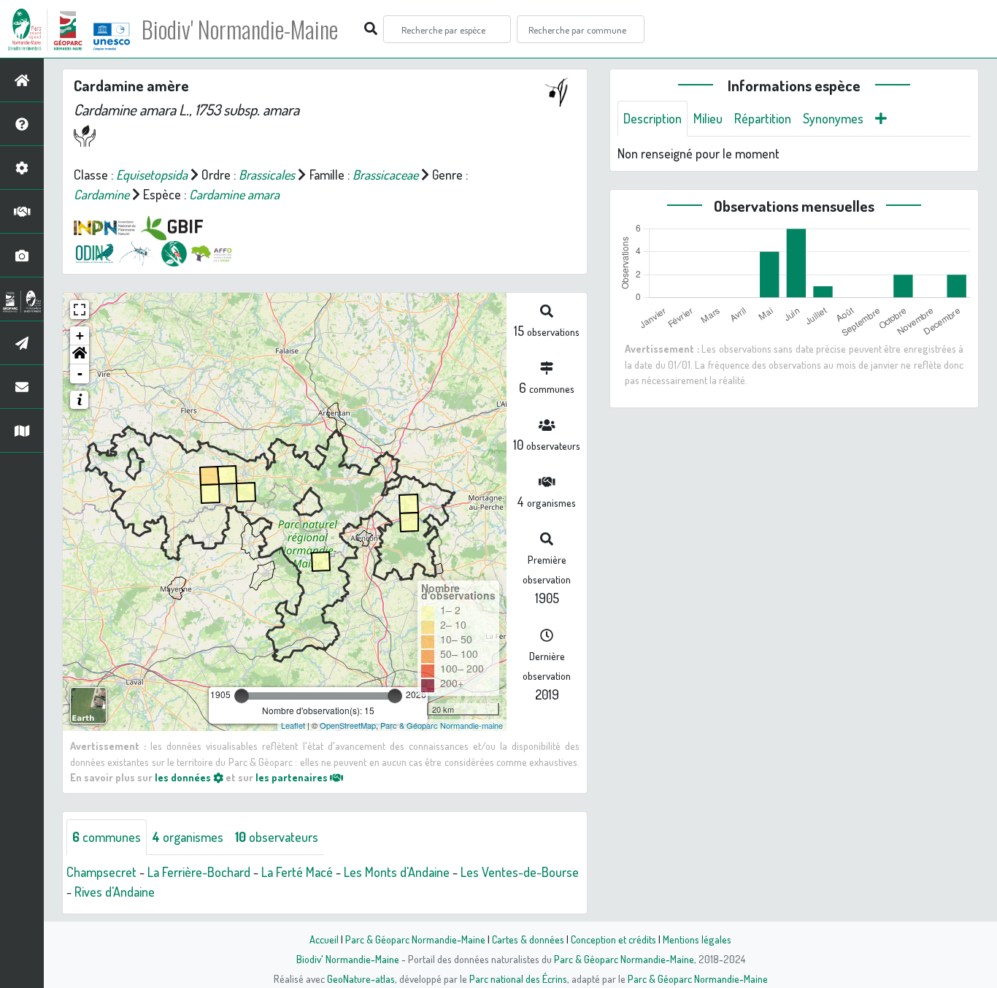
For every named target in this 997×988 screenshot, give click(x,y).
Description (652, 118)
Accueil (324, 939)
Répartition (762, 118)
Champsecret (101, 872)
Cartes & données (528, 939)
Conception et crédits (613, 939)
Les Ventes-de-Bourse (520, 872)
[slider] (241, 696)
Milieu (708, 118)
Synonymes (833, 118)
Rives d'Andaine (114, 892)
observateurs (276, 837)
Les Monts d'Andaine (397, 872)
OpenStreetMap (348, 725)
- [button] (80, 373)
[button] (79, 354)
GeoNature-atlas (361, 978)
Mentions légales (697, 939)
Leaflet (293, 725)
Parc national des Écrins (518, 978)
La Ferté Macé (297, 872)
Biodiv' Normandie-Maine (240, 29)
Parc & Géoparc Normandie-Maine (415, 939)
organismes (188, 837)
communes (106, 837)
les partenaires (292, 777)
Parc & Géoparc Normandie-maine (441, 725)
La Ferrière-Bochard (198, 872)
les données (184, 777)
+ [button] (80, 335)
